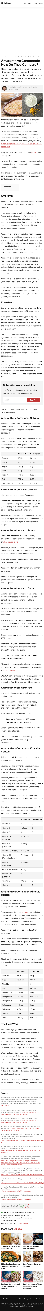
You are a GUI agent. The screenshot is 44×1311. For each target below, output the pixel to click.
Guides (34, 3)
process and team (22, 1223)
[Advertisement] (22, 31)
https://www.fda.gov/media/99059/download (16, 1199)
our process (5, 1105)
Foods (29, 3)
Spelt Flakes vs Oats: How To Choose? (32, 1265)
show (14, 187)
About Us (6, 1299)
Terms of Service (35, 1299)
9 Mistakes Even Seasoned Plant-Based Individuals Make (10, 1266)
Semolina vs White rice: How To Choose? (31, 1247)
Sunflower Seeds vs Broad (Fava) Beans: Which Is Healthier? (10, 1286)
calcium (25, 912)
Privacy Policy (23, 1299)
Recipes (40, 3)
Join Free (33, 400)
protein (34, 152)
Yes (21, 1206)
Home (24, 3)
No (27, 1206)
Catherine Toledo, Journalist (22, 87)
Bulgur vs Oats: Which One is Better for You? (10, 1247)
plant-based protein (11, 542)
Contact (13, 1299)
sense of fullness (9, 670)
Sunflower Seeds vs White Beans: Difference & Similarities (32, 1286)
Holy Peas (6, 3)
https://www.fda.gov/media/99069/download (16, 1191)
